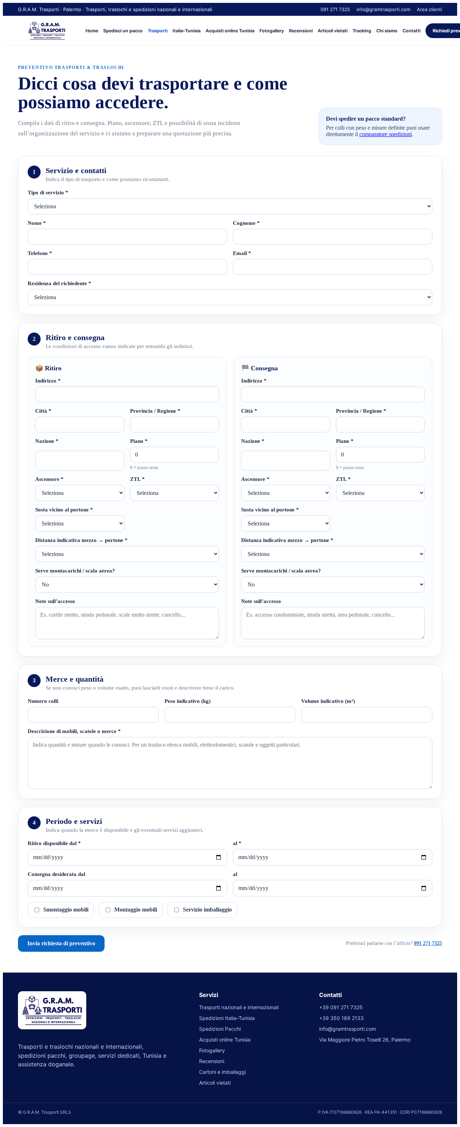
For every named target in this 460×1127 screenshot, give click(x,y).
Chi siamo (386, 30)
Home (92, 30)
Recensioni (301, 30)
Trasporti (157, 30)
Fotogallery (271, 30)
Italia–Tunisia (186, 30)
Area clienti (429, 9)
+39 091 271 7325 (341, 1007)
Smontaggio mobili (65, 909)
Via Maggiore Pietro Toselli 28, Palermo (364, 1039)
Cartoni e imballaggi (222, 1072)
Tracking (362, 30)
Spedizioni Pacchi (220, 1029)
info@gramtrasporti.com (383, 9)
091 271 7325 (335, 9)
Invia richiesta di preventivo (61, 943)
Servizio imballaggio (207, 909)
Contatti (411, 30)
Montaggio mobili (135, 909)
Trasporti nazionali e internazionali (239, 1007)
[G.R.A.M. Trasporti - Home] (46, 30)
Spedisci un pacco (123, 30)
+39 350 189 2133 (341, 1018)
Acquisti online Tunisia (230, 30)
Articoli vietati (333, 30)
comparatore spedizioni (385, 134)
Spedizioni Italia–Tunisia (227, 1018)
